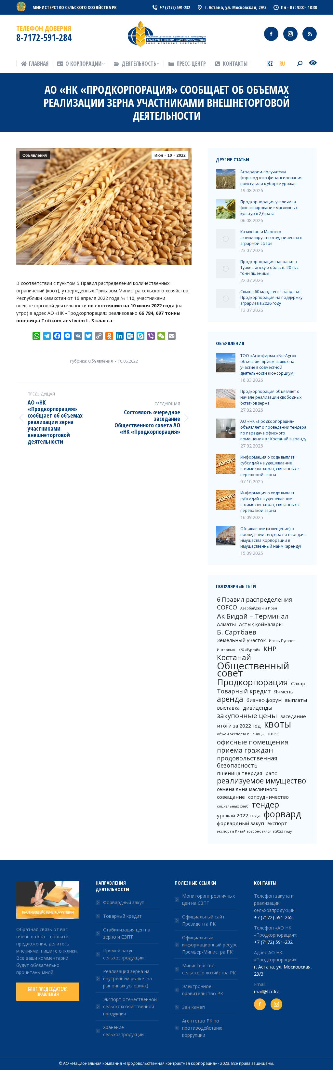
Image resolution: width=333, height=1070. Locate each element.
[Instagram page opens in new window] (290, 34)
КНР (269, 648)
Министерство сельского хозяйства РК (209, 969)
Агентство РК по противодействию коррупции (202, 1028)
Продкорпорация (252, 682)
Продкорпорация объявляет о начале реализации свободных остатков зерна (270, 397)
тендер (265, 804)
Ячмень (283, 691)
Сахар (298, 683)
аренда (230, 699)
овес (273, 733)
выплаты (296, 700)
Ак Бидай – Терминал (253, 616)
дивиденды (257, 707)
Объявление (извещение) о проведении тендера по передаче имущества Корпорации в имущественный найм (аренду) (273, 537)
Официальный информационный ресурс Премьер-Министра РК (209, 944)
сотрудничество (268, 797)
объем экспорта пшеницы (240, 734)
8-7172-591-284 (44, 37)
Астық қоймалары (261, 624)
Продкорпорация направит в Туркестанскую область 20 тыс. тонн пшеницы (270, 267)
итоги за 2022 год (239, 725)
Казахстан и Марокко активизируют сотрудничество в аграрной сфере (271, 237)
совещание (231, 797)
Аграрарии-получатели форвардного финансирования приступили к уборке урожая (271, 177)
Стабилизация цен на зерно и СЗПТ (126, 933)
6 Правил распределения (254, 599)
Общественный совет (253, 669)
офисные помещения (253, 741)
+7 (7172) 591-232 (273, 942)
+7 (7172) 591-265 (273, 917)
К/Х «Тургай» (249, 650)
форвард (282, 814)
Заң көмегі (193, 1007)
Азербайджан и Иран (258, 608)
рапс (271, 773)
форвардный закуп (240, 823)
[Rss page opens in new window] (309, 34)
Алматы (226, 624)
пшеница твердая (239, 773)
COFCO (227, 607)
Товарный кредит (244, 691)
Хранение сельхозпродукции (123, 1030)
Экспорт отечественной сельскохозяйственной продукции (130, 1006)
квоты (277, 724)
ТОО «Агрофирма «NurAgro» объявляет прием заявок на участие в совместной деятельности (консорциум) (268, 364)
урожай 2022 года (238, 815)
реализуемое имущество (261, 780)
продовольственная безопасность (247, 762)
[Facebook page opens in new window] (271, 34)
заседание (293, 716)
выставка (228, 707)
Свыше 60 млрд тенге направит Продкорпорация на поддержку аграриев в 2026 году (271, 297)
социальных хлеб (232, 806)
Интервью (226, 650)
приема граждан (245, 750)
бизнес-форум (264, 700)
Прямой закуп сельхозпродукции (123, 954)
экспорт (277, 823)
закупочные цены (247, 715)
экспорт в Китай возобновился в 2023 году (254, 831)
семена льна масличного (247, 789)
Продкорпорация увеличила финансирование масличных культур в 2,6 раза (269, 207)
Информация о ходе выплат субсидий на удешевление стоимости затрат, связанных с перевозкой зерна (270, 465)
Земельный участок (241, 640)
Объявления (34, 155)
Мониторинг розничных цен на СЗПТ (208, 899)
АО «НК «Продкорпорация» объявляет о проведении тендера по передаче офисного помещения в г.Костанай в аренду (273, 430)
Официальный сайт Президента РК (203, 920)
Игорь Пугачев (282, 640)
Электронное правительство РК (202, 989)
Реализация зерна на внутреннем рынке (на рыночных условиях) (127, 978)
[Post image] (225, 179)
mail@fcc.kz (266, 991)
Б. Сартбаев (236, 631)
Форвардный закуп (123, 902)
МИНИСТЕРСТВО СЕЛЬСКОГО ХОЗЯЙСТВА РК (75, 7)
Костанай (234, 657)
